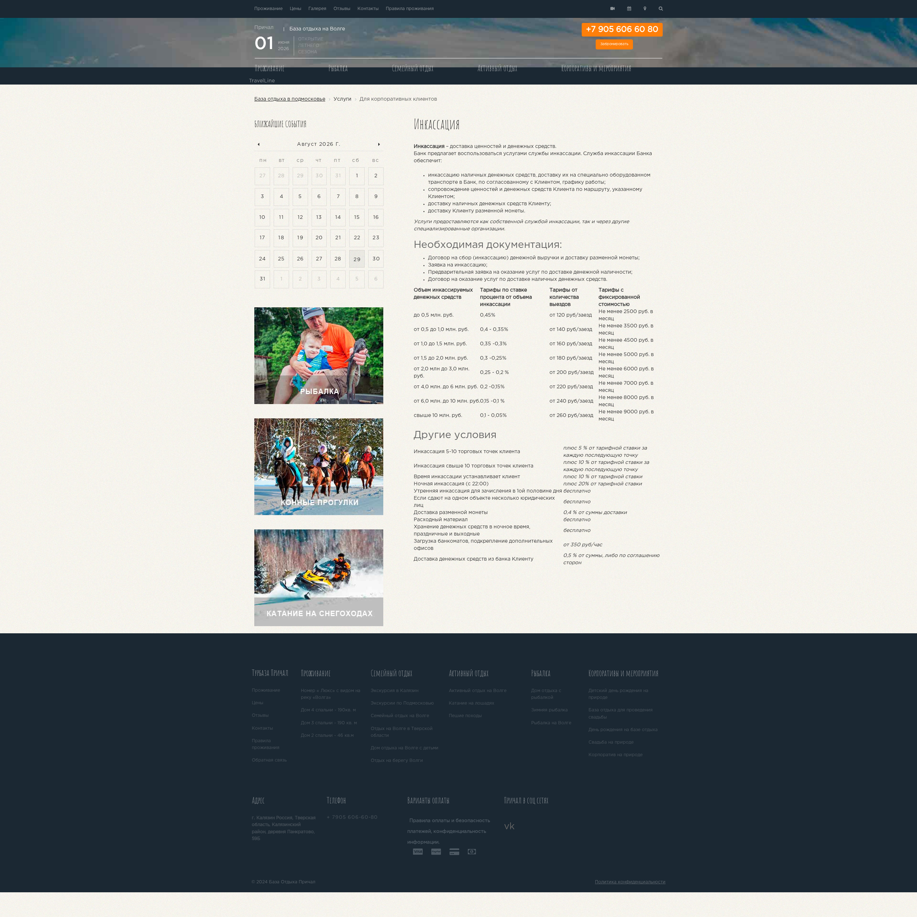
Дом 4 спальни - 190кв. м (328, 710)
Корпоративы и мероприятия (596, 68)
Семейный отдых (412, 68)
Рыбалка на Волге (551, 723)
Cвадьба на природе (611, 742)
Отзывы (341, 9)
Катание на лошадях (471, 703)
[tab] (273, 674)
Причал (264, 27)
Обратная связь (269, 760)
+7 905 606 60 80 (622, 29)
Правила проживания (410, 9)
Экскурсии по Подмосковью (402, 703)
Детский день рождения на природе (618, 694)
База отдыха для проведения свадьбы (621, 713)
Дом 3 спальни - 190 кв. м (329, 723)
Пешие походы (465, 716)
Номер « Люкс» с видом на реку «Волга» (330, 694)
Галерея (317, 9)
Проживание (268, 9)
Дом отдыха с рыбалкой (546, 694)
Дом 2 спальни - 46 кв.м (327, 736)
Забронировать (614, 44)
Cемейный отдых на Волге (400, 716)
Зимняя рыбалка (549, 710)
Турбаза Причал (270, 672)
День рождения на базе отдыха (623, 730)
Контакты (368, 9)
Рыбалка (338, 68)
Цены (295, 9)
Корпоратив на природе (616, 755)
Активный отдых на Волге (477, 691)
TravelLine (262, 81)
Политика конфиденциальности (630, 882)
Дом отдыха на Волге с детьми (404, 748)
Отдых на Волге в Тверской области (402, 732)
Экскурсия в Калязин (394, 691)
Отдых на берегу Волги (397, 761)
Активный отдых (497, 68)
